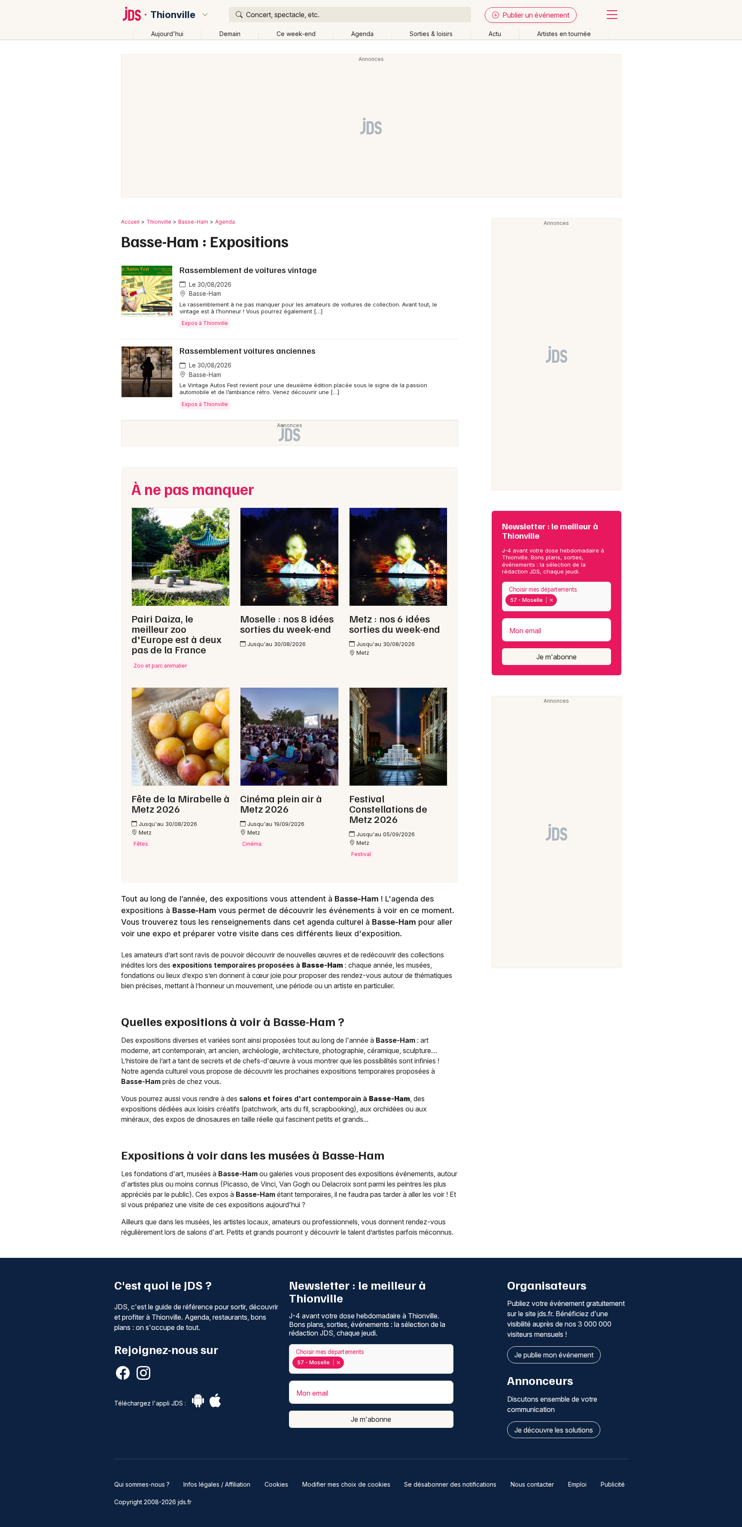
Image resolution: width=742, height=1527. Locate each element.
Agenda (362, 33)
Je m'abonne (556, 657)
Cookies (276, 1484)
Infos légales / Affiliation (216, 1484)
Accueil (130, 222)
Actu (495, 33)
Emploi (577, 1484)
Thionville (172, 14)
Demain (229, 33)
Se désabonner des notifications (450, 1484)
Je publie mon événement (553, 1355)
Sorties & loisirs (431, 33)
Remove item (551, 600)
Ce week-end (296, 33)
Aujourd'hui (167, 33)
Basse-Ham (193, 222)
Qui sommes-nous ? (142, 1484)
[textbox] (561, 600)
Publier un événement (535, 15)
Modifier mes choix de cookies (346, 1484)
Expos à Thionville (205, 323)
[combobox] (556, 596)
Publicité (613, 1484)
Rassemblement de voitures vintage (248, 269)
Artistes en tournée (564, 33)
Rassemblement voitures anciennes (247, 350)
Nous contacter (532, 1484)
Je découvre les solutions (553, 1430)
